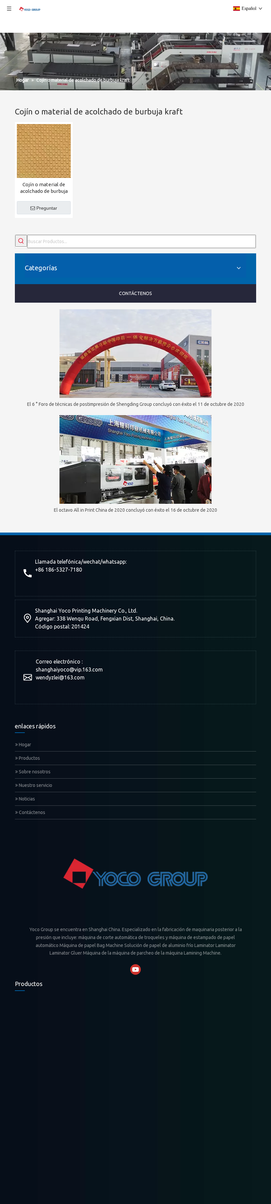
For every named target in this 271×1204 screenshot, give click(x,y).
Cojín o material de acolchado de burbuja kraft (44, 188)
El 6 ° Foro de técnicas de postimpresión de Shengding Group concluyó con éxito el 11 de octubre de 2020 (135, 404)
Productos (29, 758)
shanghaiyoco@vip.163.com (69, 669)
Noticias (26, 798)
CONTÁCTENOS (135, 293)
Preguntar (46, 208)
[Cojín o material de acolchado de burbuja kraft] (44, 150)
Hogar (24, 744)
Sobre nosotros (34, 771)
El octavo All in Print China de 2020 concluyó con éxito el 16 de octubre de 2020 (135, 510)
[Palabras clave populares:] (21, 241)
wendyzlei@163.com (60, 677)
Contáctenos (31, 812)
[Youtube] (135, 969)
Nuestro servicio (35, 785)
